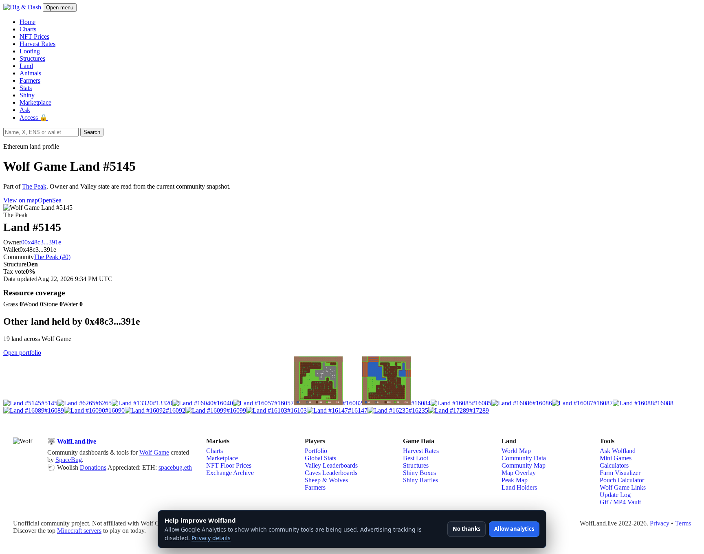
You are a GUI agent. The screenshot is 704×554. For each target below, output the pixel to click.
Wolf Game (154, 452)
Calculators (614, 465)
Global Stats (320, 458)
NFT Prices (34, 36)
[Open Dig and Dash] (23, 7)
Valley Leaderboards (331, 465)
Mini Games (615, 458)
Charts (28, 29)
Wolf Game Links (623, 487)
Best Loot (415, 458)
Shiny (27, 95)
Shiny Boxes (419, 472)
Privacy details (211, 538)
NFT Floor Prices (228, 465)
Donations (93, 467)
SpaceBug (68, 459)
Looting (30, 51)
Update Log (615, 494)
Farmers (30, 80)
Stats (26, 87)
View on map (20, 200)
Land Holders (519, 487)
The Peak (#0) (52, 256)
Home (27, 21)
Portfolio (316, 450)
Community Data (524, 458)
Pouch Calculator (622, 480)
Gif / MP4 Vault (620, 502)
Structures (32, 58)
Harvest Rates (37, 43)
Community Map (524, 465)
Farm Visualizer (620, 472)
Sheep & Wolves (326, 480)
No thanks (466, 528)
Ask (25, 109)
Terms (683, 523)
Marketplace (35, 102)
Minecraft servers (79, 530)
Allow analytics (514, 528)
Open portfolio (22, 352)
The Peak (34, 186)
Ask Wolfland (618, 450)
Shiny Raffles (420, 480)
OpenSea (50, 200)
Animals (30, 73)
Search (92, 132)
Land (26, 65)
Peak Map (515, 480)
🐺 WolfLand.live (71, 441)
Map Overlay (519, 472)
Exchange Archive (230, 472)
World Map (516, 450)
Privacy (659, 523)
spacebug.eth (175, 467)
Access (34, 117)
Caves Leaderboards (331, 472)
